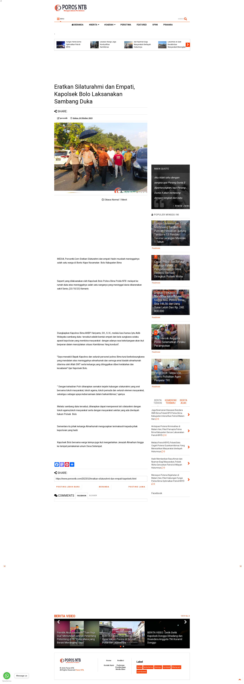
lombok (166, 667)
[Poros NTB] (70, 10)
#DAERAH (108, 25)
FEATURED (142, 25)
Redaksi (120, 661)
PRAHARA (168, 25)
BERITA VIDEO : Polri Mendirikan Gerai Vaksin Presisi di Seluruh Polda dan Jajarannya (119, 639)
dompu (158, 667)
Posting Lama (136, 487)
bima (139, 667)
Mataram (176, 667)
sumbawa (141, 671)
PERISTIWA (125, 25)
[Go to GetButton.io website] (6, 681)
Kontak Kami (109, 665)
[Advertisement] (100, 67)
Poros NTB (80, 670)
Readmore (156, 248)
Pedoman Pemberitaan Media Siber (120, 667)
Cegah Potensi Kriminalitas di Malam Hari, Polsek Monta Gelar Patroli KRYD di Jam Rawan (142, 42)
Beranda (104, 487)
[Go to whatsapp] (6, 675)
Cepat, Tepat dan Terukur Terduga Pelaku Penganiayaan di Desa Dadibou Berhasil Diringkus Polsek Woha (169, 269)
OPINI (155, 25)
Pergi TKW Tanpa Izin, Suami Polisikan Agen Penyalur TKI (167, 376)
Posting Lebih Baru (68, 487)
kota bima (148, 667)
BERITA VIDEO (64, 616)
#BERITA (93, 25)
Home (108, 661)
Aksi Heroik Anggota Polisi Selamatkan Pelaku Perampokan (169, 342)
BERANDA (78, 25)
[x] (5, 566)
